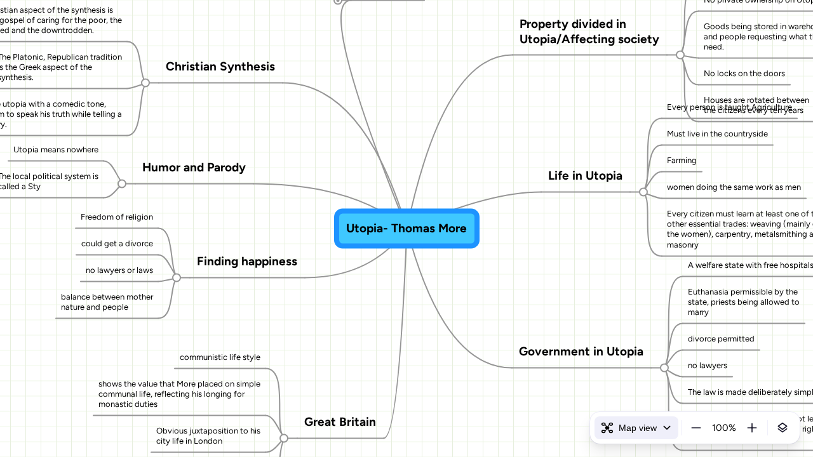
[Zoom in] (752, 427)
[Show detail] (782, 427)
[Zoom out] (696, 427)
